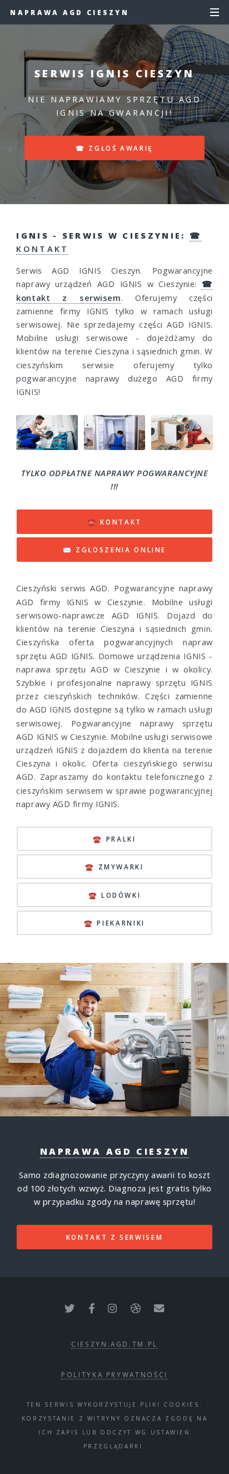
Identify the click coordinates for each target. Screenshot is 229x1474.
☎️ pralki (114, 838)
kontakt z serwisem (114, 1237)
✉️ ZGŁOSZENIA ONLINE (114, 549)
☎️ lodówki (114, 895)
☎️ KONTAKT (114, 521)
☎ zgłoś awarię (114, 148)
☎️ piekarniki (114, 922)
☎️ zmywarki (114, 866)
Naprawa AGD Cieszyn (69, 12)
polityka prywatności (114, 1374)
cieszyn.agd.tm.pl (114, 1343)
